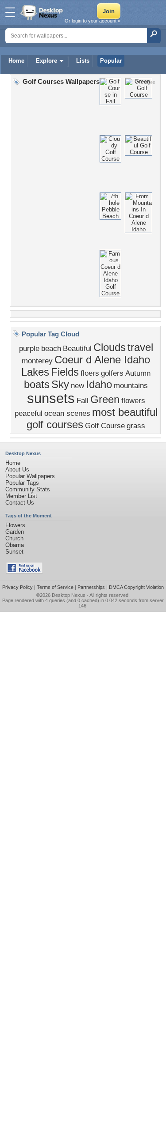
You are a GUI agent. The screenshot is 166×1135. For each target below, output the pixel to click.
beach (51, 348)
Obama (14, 545)
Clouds (109, 347)
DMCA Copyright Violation (136, 587)
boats (37, 384)
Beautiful (77, 348)
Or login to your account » (92, 20)
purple (29, 348)
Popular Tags (22, 482)
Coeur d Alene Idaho (102, 360)
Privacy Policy (17, 587)
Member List (21, 496)
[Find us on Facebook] (24, 571)
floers (90, 373)
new (77, 385)
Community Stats (27, 489)
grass (136, 425)
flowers (133, 400)
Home (16, 60)
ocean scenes (67, 413)
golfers (112, 373)
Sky (60, 384)
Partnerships (91, 587)
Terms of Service (55, 587)
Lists (82, 60)
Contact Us (19, 502)
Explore (46, 60)
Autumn (138, 373)
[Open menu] (10, 12)
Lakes (35, 372)
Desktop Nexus (68, 595)
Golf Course (105, 425)
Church (14, 538)
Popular (111, 60)
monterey (37, 360)
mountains (131, 385)
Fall (83, 400)
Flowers (15, 525)
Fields (65, 372)
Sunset (14, 551)
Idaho (99, 384)
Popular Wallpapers (30, 476)
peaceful (28, 413)
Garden (14, 531)
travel (140, 347)
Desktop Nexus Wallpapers (42, 12)
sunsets (51, 398)
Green (105, 399)
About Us (17, 469)
